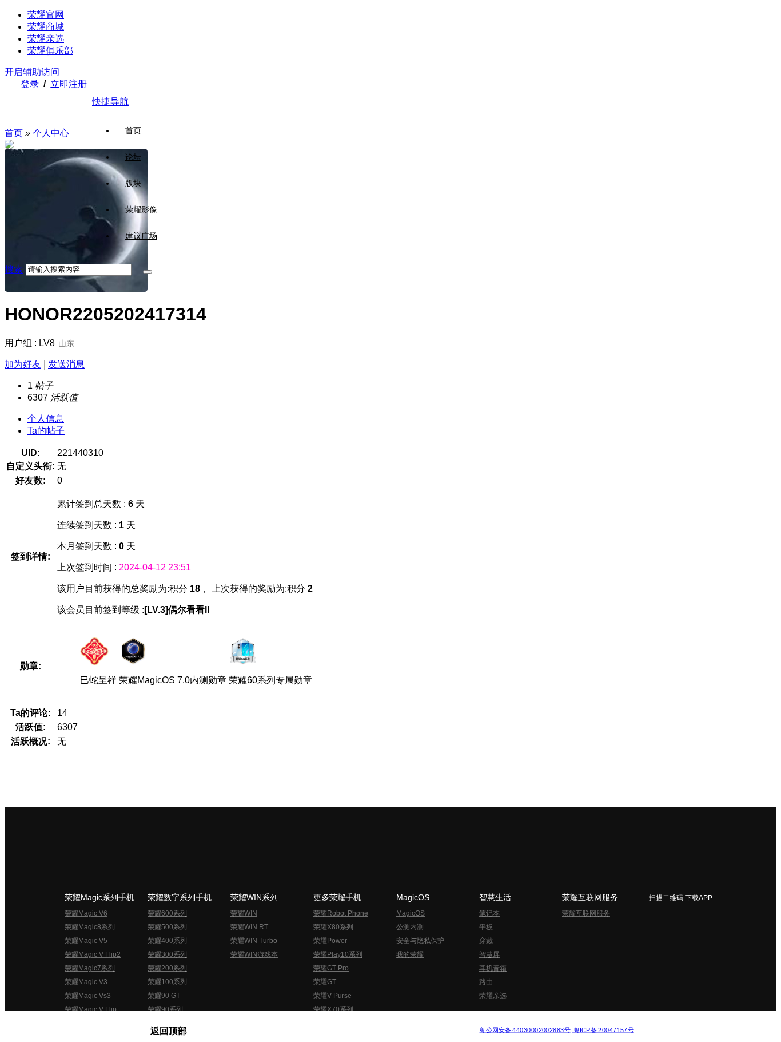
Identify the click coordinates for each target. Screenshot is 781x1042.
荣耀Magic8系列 (90, 927)
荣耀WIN (243, 913)
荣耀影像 (141, 209)
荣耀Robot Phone (340, 913)
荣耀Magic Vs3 (88, 996)
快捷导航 (110, 101)
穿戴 (486, 941)
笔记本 (489, 913)
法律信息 (352, 1021)
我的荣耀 (410, 954)
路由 (486, 982)
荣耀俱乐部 (50, 51)
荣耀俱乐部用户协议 (181, 1021)
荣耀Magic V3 (86, 982)
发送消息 (66, 364)
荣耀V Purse (332, 996)
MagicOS (410, 913)
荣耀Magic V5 (86, 941)
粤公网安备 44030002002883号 (524, 1030)
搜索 (14, 269)
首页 (133, 130)
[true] (147, 272)
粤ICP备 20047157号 (603, 1030)
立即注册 (68, 84)
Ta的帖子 (46, 430)
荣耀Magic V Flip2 (93, 954)
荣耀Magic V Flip (91, 1009)
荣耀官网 (45, 14)
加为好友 (23, 364)
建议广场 (141, 235)
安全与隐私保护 (420, 941)
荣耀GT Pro (331, 968)
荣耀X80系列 (333, 927)
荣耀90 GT (164, 996)
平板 (486, 927)
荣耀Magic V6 (86, 913)
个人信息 (45, 418)
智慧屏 (489, 954)
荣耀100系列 (167, 982)
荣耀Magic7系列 (90, 968)
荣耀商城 (45, 26)
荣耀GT (324, 982)
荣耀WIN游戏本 (254, 954)
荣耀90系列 (165, 1009)
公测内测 (410, 927)
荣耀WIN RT (249, 927)
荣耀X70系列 (333, 1009)
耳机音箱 (493, 968)
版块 (133, 183)
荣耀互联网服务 (586, 913)
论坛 (133, 156)
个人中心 (51, 133)
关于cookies (320, 1021)
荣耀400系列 (167, 941)
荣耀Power (330, 941)
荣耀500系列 (167, 927)
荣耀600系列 (167, 913)
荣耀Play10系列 (337, 954)
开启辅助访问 (32, 72)
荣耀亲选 (45, 38)
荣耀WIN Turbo (253, 941)
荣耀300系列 (167, 954)
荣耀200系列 (167, 968)
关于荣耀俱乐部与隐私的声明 (257, 1021)
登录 (30, 84)
